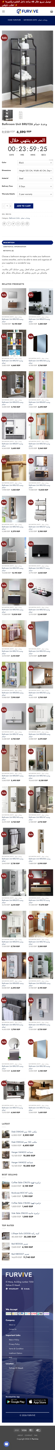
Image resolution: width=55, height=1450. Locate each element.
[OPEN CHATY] (6, 1444)
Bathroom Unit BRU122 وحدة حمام (12, 486)
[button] (3, 11)
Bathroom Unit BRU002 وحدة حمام (13, 984)
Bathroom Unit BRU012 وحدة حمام (12, 901)
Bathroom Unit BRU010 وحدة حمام (12, 403)
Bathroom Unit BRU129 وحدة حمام (12, 1067)
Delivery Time (7, 186)
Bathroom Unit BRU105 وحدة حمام (39, 486)
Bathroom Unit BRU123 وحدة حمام (12, 1026)
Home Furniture (14, 20)
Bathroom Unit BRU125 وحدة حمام (39, 652)
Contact (28, 1435)
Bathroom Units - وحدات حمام (35, 20)
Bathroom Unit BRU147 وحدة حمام (39, 818)
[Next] (49, 69)
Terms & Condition (16, 1348)
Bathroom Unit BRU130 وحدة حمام (39, 1067)
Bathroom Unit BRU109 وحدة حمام (12, 569)
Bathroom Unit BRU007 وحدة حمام (12, 777)
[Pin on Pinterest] (23, 224)
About (20, 1435)
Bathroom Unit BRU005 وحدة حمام (39, 984)
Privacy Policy (14, 1344)
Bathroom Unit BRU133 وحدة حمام (39, 611)
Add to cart (24, 205)
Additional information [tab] (14, 246)
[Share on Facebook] (9, 224)
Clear (51, 160)
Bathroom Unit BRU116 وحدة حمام (12, 652)
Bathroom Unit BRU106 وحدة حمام (12, 611)
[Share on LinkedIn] (27, 224)
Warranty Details (8, 194)
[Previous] (6, 69)
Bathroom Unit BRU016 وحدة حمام (39, 1026)
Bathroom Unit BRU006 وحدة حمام (39, 860)
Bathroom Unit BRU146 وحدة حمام (39, 777)
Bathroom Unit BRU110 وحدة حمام (39, 901)
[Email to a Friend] (18, 224)
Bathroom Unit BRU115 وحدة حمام (39, 1109)
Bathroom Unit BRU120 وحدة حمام (12, 860)
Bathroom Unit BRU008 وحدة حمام (39, 735)
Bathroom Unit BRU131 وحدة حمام (12, 735)
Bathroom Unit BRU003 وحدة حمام (12, 694)
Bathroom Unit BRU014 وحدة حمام (12, 943)
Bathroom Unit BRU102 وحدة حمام (39, 694)
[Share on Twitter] (13, 224)
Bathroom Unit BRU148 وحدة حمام (12, 818)
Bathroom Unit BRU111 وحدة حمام (39, 569)
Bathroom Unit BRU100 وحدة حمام (12, 320)
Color (4, 162)
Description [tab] (9, 242)
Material (5, 178)
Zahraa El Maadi (16, 1368)
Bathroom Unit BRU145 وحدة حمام (12, 528)
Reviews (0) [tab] (8, 250)
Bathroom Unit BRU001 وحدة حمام (39, 403)
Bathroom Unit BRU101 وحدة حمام (12, 362)
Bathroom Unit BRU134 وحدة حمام (39, 445)
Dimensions (6, 170)
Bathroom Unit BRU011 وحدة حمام (12, 445)
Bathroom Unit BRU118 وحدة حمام (39, 943)
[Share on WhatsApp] (4, 224)
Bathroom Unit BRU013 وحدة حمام (39, 320)
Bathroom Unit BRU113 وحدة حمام (12, 1109)
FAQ (35, 1435)
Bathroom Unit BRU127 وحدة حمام (39, 528)
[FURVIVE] (27, 11)
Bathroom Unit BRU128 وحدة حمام (39, 362)
